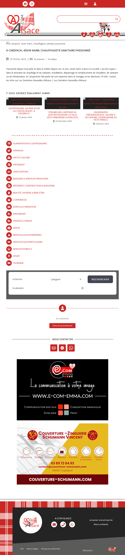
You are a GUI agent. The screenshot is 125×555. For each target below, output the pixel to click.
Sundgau (52, 59)
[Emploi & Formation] (9, 207)
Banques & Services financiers (30, 178)
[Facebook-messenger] (62, 347)
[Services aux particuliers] (9, 242)
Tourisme (18, 263)
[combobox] (67, 279)
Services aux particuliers (27, 242)
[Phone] (63, 524)
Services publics (22, 249)
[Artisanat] (9, 164)
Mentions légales (32, 549)
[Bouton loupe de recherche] (117, 19)
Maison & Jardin (22, 220)
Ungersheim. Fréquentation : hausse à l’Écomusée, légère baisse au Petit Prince (101, 116)
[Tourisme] (9, 263)
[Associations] (9, 171)
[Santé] (9, 228)
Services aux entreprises (27, 235)
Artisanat (19, 164)
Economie (39, 59)
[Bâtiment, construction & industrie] (9, 185)
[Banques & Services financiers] (9, 178)
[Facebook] (25, 3)
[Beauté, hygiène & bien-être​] (9, 192)
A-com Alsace (63, 518)
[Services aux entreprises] (9, 235)
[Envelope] (53, 347)
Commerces (20, 199)
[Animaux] (9, 150)
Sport (16, 256)
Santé (16, 228)
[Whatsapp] (71, 348)
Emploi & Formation (24, 206)
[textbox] (55, 279)
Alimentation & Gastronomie (30, 143)
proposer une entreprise (101, 520)
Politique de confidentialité (50, 549)
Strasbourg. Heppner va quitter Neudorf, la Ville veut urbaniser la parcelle (62, 115)
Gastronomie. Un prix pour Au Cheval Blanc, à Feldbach (24, 111)
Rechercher (100, 279)
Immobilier (19, 213)
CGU (22, 549)
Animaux (18, 150)
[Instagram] (31, 3)
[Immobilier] (9, 214)
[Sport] (9, 256)
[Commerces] (9, 200)
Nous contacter (101, 524)
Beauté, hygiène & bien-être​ (28, 192)
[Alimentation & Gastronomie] (9, 143)
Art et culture (21, 157)
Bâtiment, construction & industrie (34, 185)
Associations (20, 171)
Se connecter (62, 318)
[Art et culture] (9, 157)
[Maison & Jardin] (9, 221)
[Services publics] (9, 249)
